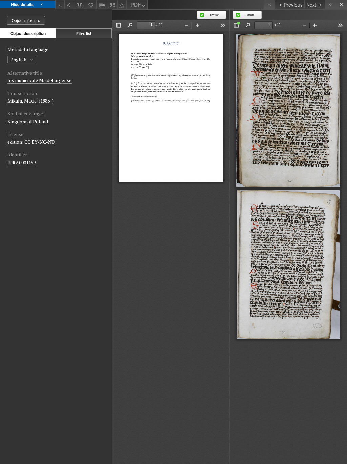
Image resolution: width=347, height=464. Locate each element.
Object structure (26, 20)
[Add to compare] (79, 4)
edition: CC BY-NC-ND (31, 141)
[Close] (341, 4)
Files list (83, 33)
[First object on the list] (269, 4)
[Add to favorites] (91, 4)
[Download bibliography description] (102, 5)
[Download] (60, 4)
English (18, 59)
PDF (135, 4)
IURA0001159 (21, 162)
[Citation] (113, 4)
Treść (214, 14)
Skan (250, 14)
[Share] (69, 4)
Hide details (22, 4)
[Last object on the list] (330, 4)
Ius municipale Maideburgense (39, 80)
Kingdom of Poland (27, 121)
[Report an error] (122, 4)
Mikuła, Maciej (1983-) (30, 100)
